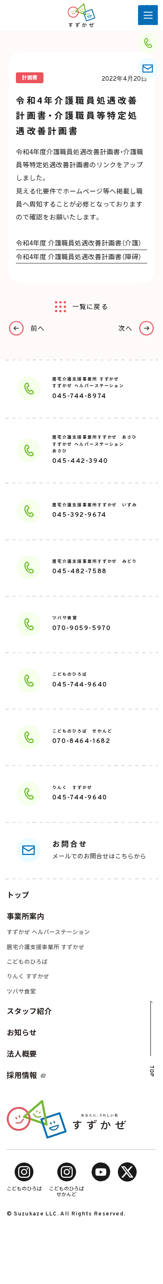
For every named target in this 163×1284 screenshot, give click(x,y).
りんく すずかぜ (28, 976)
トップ (18, 895)
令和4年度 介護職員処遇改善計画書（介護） (79, 242)
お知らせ (22, 1032)
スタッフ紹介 (29, 1011)
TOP (151, 1071)
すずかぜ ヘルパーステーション (48, 932)
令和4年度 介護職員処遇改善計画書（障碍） (79, 256)
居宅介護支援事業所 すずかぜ (45, 947)
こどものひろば (27, 961)
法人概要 (22, 1054)
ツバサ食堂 (21, 991)
